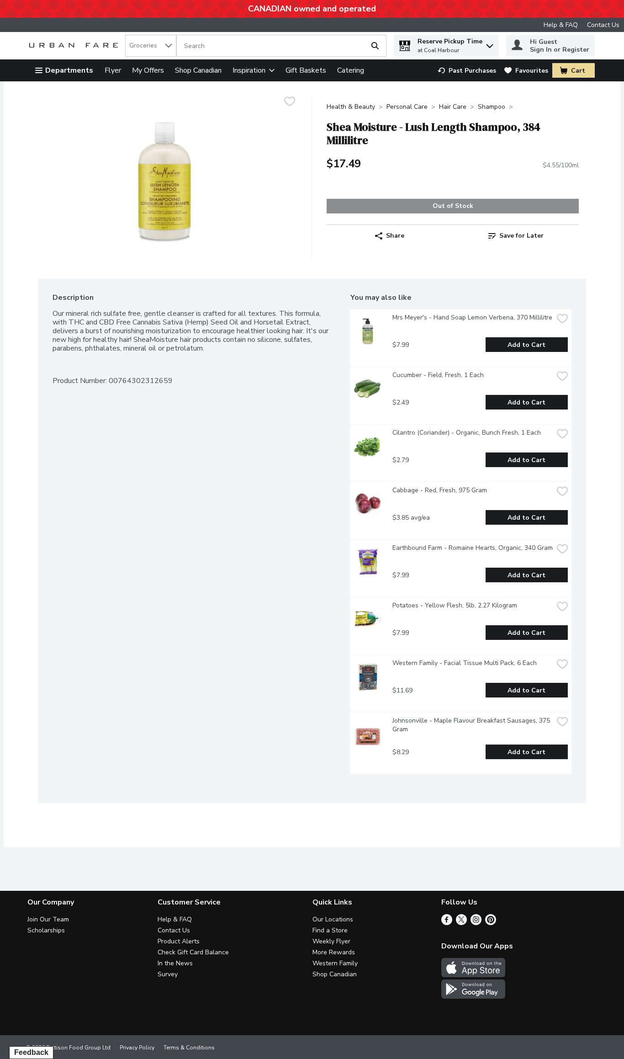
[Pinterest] (490, 923)
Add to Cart (526, 345)
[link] (467, 70)
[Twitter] (461, 923)
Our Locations (332, 919)
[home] (75, 46)
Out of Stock (453, 206)
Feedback (31, 1052)
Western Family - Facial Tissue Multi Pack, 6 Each (464, 663)
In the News (175, 963)
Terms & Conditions (189, 1047)
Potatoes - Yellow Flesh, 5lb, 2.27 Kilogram (454, 605)
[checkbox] (289, 102)
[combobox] (150, 46)
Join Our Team (48, 919)
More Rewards (333, 952)
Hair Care (452, 106)
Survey (168, 974)
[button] (489, 44)
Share (395, 235)
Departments (69, 70)
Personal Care (407, 106)
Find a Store (330, 930)
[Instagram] (476, 923)
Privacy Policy (137, 1047)
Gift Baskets (306, 70)
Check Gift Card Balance (193, 952)
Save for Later (521, 235)
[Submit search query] (375, 45)
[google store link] (473, 996)
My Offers (148, 70)
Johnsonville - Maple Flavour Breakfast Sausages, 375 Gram (472, 725)
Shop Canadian (198, 70)
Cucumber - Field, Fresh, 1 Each (438, 375)
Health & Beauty (351, 106)
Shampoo (491, 106)
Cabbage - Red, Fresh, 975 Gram (439, 490)
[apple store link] (473, 975)
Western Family (335, 963)
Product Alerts (179, 941)
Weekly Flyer (331, 941)
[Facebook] (446, 923)
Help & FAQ (561, 25)
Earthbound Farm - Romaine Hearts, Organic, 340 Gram (472, 547)
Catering (350, 70)
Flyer (113, 70)
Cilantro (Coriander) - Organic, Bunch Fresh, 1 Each (466, 432)
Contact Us (603, 25)
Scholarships (46, 930)
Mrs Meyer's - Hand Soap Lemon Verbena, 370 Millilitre (472, 317)
